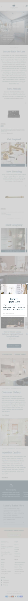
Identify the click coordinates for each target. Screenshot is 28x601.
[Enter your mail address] (24, 313)
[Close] (27, 284)
